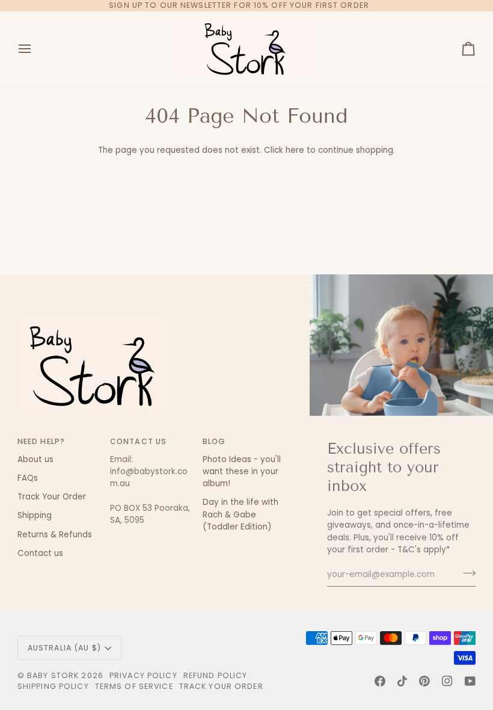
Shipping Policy (53, 686)
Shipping (34, 515)
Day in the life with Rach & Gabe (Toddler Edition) (240, 514)
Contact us (40, 553)
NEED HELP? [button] (41, 441)
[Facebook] (380, 681)
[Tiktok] (402, 681)
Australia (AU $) (64, 648)
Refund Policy (215, 675)
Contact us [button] (138, 441)
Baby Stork (53, 675)
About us (35, 459)
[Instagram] (447, 681)
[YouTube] (470, 681)
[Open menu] (35, 48)
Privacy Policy (143, 675)
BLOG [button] (214, 441)
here (295, 150)
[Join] (466, 572)
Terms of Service (134, 686)
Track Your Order (51, 496)
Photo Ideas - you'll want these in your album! (242, 472)
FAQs (27, 478)
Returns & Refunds (54, 534)
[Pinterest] (424, 681)
